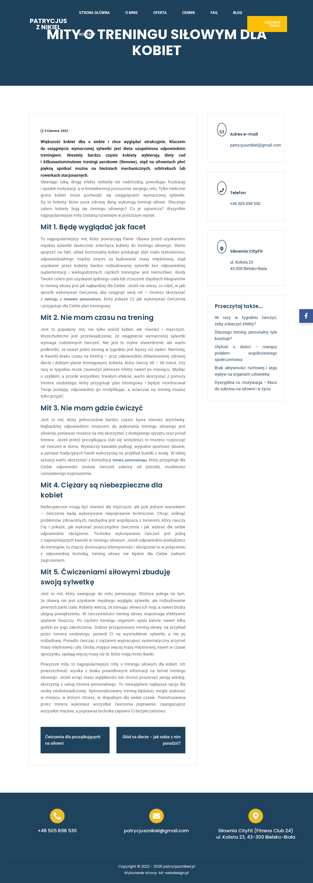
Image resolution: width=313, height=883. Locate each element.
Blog (237, 13)
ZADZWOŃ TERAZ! (272, 24)
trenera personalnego (130, 460)
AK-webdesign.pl (173, 872)
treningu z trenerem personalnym (73, 299)
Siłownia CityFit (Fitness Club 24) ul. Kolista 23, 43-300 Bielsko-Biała (255, 833)
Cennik (188, 13)
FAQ (214, 13)
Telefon (238, 192)
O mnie (131, 13)
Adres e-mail (244, 134)
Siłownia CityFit (246, 251)
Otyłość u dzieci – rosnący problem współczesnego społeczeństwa (246, 353)
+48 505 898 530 (245, 203)
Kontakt (87, 34)
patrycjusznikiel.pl (179, 866)
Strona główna (94, 13)
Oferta (160, 13)
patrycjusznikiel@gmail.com (255, 145)
